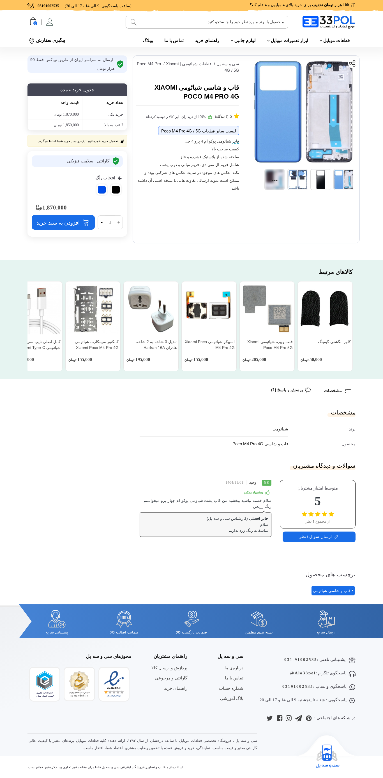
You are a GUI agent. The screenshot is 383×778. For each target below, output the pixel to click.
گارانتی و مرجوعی (171, 677)
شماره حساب (231, 688)
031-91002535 (300, 659)
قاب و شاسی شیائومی (331, 590)
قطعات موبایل (336, 40)
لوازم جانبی (245, 40)
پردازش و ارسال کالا (169, 667)
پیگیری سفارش (50, 40)
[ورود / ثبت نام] (49, 22)
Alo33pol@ (303, 673)
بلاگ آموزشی (231, 698)
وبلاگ (148, 40)
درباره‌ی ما (234, 667)
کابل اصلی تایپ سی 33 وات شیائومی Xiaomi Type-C (37, 344)
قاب (235, 141)
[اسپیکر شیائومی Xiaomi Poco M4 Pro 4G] (209, 308)
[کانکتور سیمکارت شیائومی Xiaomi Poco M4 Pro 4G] (93, 308)
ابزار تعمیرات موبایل (289, 40)
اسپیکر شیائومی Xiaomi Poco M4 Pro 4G (210, 344)
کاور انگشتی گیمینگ (334, 341)
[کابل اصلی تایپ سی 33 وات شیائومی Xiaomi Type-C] (35, 308)
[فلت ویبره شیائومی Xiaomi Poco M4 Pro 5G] (267, 308)
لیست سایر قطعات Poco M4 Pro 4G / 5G (198, 131)
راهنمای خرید (207, 40)
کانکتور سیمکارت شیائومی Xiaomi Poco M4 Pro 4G (97, 344)
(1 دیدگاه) (223, 116)
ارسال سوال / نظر (315, 536)
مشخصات (333, 390)
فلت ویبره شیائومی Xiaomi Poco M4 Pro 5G (270, 344)
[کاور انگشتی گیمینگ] (325, 308)
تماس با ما (174, 40)
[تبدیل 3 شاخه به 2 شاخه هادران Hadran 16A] (151, 308)
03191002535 (297, 686)
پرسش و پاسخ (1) (287, 389)
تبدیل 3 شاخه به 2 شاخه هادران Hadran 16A (156, 344)
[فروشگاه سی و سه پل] (329, 22)
